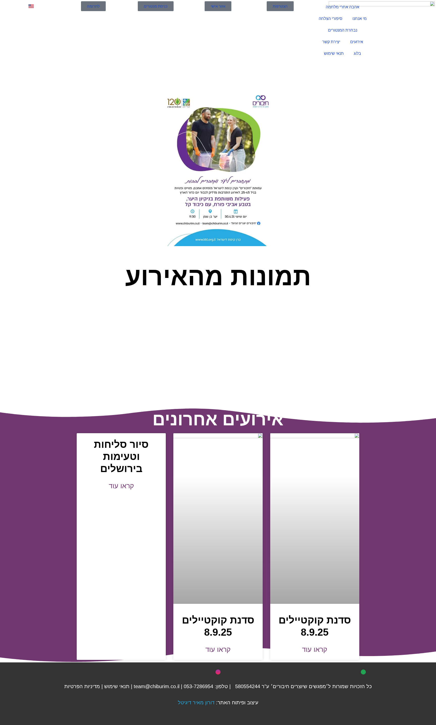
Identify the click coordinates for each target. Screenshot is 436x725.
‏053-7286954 (198, 686)
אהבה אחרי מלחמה (342, 7)
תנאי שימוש (334, 53)
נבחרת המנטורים (342, 30)
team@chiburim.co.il (156, 686)
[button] (84, 342)
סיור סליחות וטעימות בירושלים (121, 456)
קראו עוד (314, 649)
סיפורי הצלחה (330, 18)
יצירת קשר (331, 42)
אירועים (356, 42)
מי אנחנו (359, 18)
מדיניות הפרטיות (82, 686)
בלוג (357, 53)
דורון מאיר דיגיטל (196, 702)
